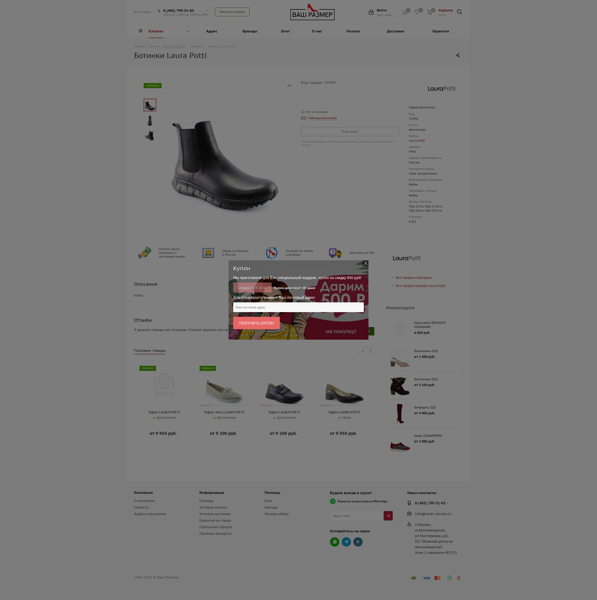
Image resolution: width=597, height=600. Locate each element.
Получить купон (256, 323)
